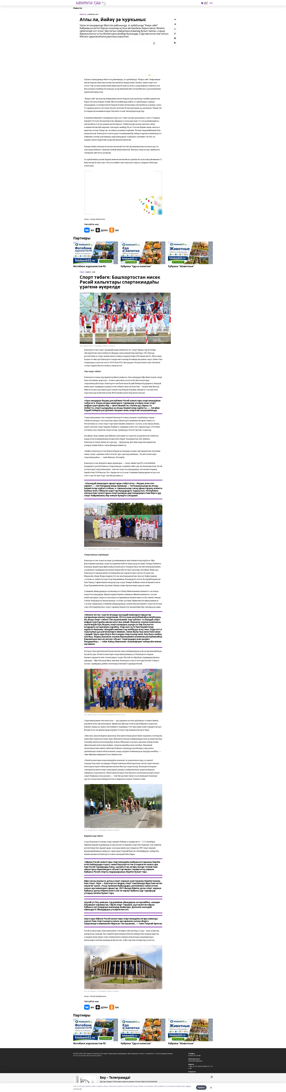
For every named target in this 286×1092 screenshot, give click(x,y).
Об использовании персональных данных (87, 1055)
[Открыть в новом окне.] (89, 230)
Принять (201, 1087)
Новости (77, 8)
